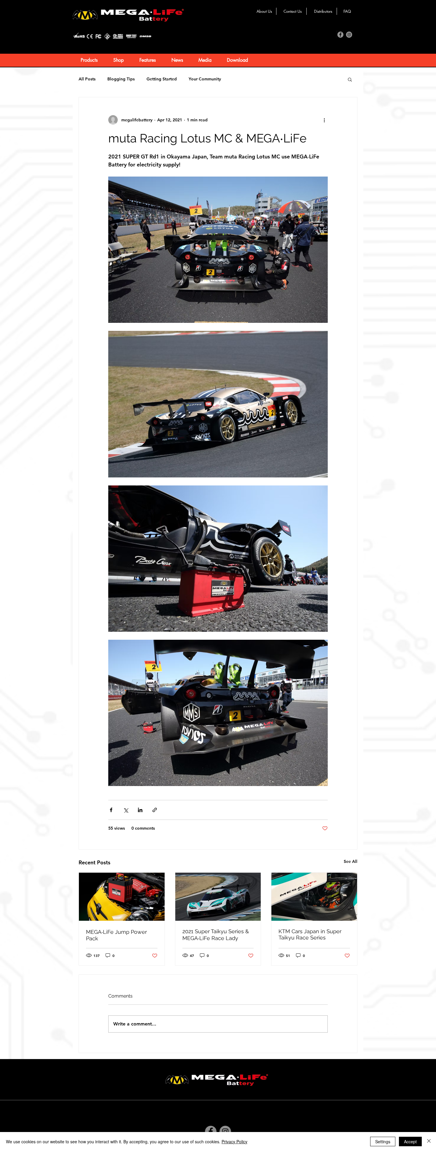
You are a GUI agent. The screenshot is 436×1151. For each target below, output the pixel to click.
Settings (382, 1141)
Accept (410, 1141)
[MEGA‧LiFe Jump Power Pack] (122, 897)
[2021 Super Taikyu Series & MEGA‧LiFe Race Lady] (218, 897)
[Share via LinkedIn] (140, 810)
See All (350, 861)
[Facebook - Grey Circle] (211, 1131)
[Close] (428, 1141)
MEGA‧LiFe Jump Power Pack (116, 935)
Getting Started (162, 79)
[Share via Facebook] (111, 810)
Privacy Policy (234, 1141)
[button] (350, 79)
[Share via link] (154, 810)
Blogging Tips (121, 79)
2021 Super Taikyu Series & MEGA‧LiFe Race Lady (215, 934)
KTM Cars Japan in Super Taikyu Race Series (310, 934)
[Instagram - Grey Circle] (225, 1131)
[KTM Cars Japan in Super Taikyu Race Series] (314, 897)
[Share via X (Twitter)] (125, 810)
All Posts (87, 79)
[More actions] (324, 119)
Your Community (205, 79)
